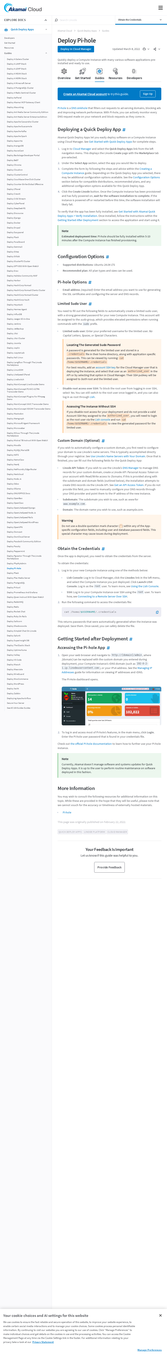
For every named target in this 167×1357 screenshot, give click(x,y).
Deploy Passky (13, 546)
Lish (92, 397)
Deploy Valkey (13, 655)
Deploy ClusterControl (17, 174)
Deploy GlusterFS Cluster (18, 261)
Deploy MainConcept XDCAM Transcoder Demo (29, 409)
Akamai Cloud (65, 30)
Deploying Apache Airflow (19, 698)
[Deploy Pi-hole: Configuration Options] (106, 256)
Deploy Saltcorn (14, 621)
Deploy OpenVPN (15, 527)
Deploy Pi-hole (14, 568)
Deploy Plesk (13, 573)
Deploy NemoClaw (15, 459)
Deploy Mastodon (15, 413)
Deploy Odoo (13, 483)
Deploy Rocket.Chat (16, 611)
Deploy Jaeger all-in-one (18, 319)
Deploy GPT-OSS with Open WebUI (23, 266)
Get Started (9, 43)
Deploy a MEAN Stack (17, 73)
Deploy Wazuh (13, 664)
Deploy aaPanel (14, 97)
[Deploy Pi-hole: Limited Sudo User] (89, 303)
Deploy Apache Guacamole (19, 126)
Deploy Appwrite (14, 141)
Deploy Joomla (14, 343)
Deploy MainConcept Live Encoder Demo (25, 384)
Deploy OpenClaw (15, 503)
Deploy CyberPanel (15, 203)
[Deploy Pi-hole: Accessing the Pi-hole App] (107, 647)
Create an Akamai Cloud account (85, 94)
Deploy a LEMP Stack (16, 68)
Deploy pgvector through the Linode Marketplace (24, 557)
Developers (9, 38)
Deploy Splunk (13, 635)
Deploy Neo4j (13, 464)
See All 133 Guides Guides (18, 708)
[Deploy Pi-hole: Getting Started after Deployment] (130, 639)
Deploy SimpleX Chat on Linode (21, 631)
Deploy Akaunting (15, 107)
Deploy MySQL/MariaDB (18, 450)
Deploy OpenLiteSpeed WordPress (22, 522)
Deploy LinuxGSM (15, 370)
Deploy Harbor (14, 280)
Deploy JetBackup (15, 328)
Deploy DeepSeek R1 (16, 208)
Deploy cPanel (13, 189)
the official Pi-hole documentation (91, 744)
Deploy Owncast (14, 532)
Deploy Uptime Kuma (17, 650)
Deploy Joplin (13, 348)
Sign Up (148, 94)
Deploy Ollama (14, 488)
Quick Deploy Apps (87, 30)
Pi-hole (62, 108)
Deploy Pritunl (13, 587)
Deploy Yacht (13, 688)
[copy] (158, 612)
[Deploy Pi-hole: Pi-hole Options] (89, 282)
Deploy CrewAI (13, 194)
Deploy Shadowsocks (17, 626)
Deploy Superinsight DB (18, 640)
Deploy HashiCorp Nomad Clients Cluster (26, 290)
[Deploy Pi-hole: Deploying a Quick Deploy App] (123, 129)
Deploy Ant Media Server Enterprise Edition (27, 117)
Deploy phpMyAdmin (16, 563)
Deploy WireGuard (15, 674)
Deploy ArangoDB (15, 145)
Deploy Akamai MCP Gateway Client (23, 102)
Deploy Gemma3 (14, 247)
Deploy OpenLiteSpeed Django (21, 508)
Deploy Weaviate (15, 669)
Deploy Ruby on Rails (17, 616)
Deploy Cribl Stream (16, 198)
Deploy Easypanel (15, 232)
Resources (9, 47)
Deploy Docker (13, 222)
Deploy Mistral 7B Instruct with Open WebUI (27, 440)
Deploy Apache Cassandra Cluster (22, 121)
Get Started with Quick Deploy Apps (110, 141)
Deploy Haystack (15, 304)
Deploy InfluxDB (14, 314)
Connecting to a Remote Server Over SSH (102, 596)
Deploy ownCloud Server (18, 536)
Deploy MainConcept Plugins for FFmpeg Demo (26, 398)
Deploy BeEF (12, 160)
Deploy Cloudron (15, 170)
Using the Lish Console (144, 586)
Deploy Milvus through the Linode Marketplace (23, 434)
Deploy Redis (13, 607)
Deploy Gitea (13, 251)
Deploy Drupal (13, 227)
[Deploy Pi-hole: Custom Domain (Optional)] (102, 440)
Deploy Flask (13, 237)
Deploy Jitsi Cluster (16, 338)
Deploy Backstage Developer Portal (23, 155)
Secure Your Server (15, 703)
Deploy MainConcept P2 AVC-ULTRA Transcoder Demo (23, 390)
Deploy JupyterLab (15, 352)
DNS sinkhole (79, 108)
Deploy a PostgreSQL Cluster (20, 88)
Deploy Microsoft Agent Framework (23, 423)
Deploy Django (14, 218)
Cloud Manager (82, 149)
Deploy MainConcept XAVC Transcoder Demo (28, 404)
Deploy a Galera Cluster (18, 59)
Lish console (102, 419)
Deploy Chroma (14, 165)
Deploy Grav (12, 271)
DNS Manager (131, 468)
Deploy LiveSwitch (15, 379)
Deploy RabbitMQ (15, 602)
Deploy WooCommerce (17, 679)
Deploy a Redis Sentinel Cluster (21, 92)
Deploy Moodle (14, 445)
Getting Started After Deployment (78, 220)
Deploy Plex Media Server (18, 578)
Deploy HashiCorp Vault (18, 299)
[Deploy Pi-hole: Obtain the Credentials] (102, 548)
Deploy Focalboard (16, 242)
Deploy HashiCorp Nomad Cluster (22, 295)
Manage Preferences (149, 1350)
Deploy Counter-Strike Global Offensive (25, 184)
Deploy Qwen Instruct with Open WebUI (25, 597)
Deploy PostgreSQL (16, 583)
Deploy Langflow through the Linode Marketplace (24, 363)
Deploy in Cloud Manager (75, 49)
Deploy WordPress (15, 684)
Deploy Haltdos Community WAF (22, 275)
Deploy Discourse (15, 213)
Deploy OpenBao (14, 498)
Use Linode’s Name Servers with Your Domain (118, 456)
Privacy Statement (43, 1342)
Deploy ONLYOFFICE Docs (18, 493)
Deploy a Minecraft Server (19, 83)
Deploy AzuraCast (15, 150)
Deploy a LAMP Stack (16, 64)
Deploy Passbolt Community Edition (24, 541)
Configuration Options (146, 177)
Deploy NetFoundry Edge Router (22, 469)
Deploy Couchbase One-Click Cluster (24, 179)
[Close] (160, 1315)
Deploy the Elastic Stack (18, 645)
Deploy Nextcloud (15, 474)
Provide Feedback (109, 867)
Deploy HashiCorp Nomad (19, 285)
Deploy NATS (13, 455)
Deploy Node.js (14, 479)
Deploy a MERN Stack (17, 78)
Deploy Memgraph (15, 418)
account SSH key (106, 367)
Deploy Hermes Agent (17, 309)
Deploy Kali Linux (15, 357)
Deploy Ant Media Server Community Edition (27, 112)
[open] (146, 49)
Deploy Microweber (16, 428)
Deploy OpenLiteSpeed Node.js (21, 512)
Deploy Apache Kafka (16, 131)
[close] (46, 20)
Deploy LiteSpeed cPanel (18, 374)
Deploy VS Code (14, 660)
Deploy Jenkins (14, 324)
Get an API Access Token (129, 485)
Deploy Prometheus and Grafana (22, 592)
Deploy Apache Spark (17, 136)
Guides (105, 30)
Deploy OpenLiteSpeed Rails (20, 517)
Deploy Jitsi (12, 333)
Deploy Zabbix (13, 693)
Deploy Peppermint (16, 551)
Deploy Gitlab (13, 256)
